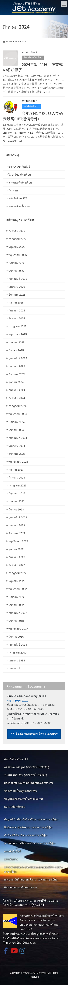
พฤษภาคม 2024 (17, 413)
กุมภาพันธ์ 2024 (17, 437)
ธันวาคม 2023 (16, 453)
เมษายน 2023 (16, 501)
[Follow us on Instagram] (22, 950)
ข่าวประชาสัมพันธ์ (19, 166)
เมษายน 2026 (16, 262)
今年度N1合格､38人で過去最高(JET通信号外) (33, 116)
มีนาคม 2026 (16, 270)
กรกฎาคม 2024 (17, 405)
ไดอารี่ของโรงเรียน (33, 57)
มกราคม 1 (14, 668)
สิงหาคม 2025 (16, 318)
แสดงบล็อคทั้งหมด (19, 206)
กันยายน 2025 (16, 310)
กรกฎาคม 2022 (17, 573)
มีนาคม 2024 (16, 429)
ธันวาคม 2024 (16, 374)
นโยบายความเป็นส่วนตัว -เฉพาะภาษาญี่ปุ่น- (30, 843)
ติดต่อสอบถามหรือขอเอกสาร (36, 734)
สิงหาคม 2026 (16, 230)
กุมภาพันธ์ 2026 (17, 278)
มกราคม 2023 (16, 525)
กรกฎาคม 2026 (17, 238)
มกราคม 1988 (16, 660)
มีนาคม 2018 (16, 620)
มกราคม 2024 (16, 445)
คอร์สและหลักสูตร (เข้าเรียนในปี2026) (26, 767)
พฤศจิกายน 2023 (18, 461)
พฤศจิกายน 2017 (18, 628)
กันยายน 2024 (16, 390)
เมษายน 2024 (16, 422)
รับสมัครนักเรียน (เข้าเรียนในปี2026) (25, 775)
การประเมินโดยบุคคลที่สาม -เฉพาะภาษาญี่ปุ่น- (31, 879)
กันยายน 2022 (16, 557)
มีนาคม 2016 (16, 636)
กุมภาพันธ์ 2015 (17, 644)
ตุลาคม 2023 (16, 469)
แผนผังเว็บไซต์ (12, 851)
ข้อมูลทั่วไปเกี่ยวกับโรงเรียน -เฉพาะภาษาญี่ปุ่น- (31, 819)
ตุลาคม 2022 (16, 549)
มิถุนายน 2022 (16, 580)
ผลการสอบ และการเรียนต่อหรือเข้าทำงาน (28, 782)
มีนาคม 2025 (16, 350)
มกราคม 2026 (16, 286)
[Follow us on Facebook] (5, 950)
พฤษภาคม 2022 (17, 588)
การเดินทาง (11, 859)
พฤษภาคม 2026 (17, 254)
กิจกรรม (13, 190)
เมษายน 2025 (16, 342)
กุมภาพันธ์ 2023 (17, 517)
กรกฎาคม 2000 (17, 652)
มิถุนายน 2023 (16, 493)
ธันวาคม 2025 (16, 294)
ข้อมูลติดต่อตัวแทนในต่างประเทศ (23, 798)
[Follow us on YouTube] (14, 950)
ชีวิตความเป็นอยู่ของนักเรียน (20, 790)
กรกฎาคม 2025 (17, 326)
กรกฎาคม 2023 (17, 485)
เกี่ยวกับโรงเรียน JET (16, 759)
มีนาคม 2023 (16, 509)
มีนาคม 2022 (16, 604)
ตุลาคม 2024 (16, 382)
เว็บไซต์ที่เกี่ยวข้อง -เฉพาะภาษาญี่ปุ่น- (26, 835)
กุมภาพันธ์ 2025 (17, 358)
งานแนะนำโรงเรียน (20, 182)
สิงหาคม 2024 (16, 398)
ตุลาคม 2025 (16, 302)
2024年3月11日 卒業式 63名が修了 (34, 67)
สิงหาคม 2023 (16, 477)
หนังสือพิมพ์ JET (31, 106)
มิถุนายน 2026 (16, 246)
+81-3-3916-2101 (17, 700)
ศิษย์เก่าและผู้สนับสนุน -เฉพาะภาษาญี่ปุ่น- (28, 827)
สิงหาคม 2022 (16, 565)
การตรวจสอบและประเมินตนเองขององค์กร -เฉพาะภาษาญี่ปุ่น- (33, 869)
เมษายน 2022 (16, 597)
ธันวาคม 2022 (16, 533)
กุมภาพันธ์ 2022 (17, 612)
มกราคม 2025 (16, 366)
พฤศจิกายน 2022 (18, 541)
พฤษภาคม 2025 (17, 334)
